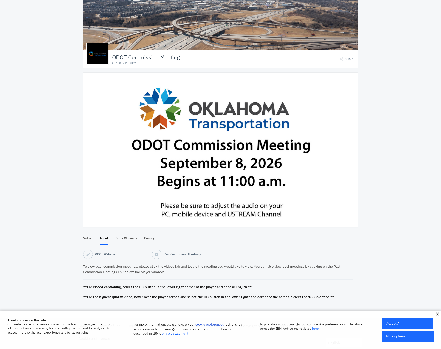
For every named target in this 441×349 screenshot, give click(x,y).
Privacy (149, 238)
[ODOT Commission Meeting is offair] (220, 150)
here (315, 328)
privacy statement (175, 333)
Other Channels (126, 238)
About (104, 238)
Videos (87, 238)
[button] (437, 314)
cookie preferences (209, 324)
